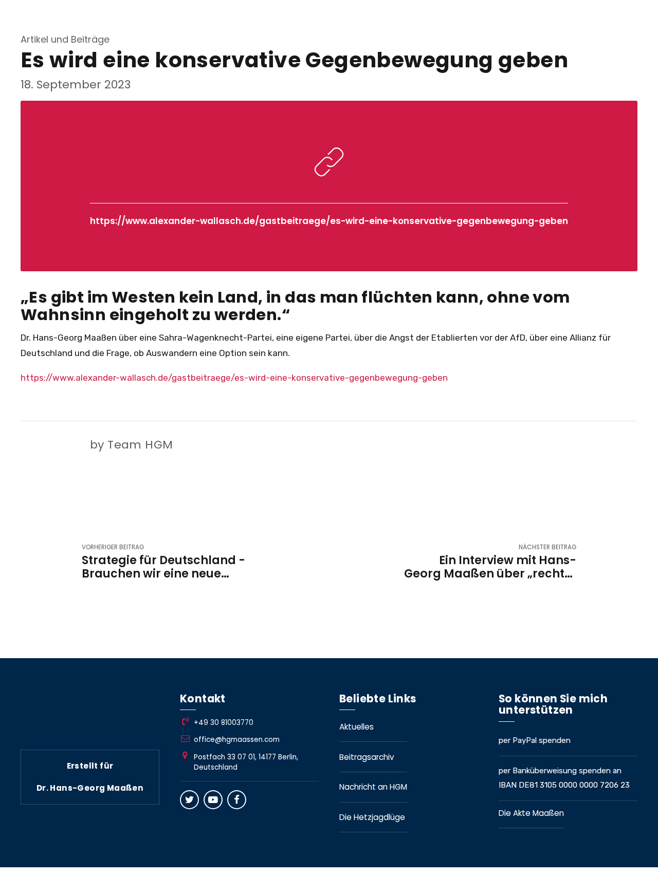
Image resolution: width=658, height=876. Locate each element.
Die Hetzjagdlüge (372, 817)
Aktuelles (356, 726)
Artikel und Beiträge (65, 39)
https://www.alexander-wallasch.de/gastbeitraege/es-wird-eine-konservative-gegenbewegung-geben (329, 221)
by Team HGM (131, 445)
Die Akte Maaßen (531, 813)
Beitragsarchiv (366, 757)
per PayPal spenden (535, 740)
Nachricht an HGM (373, 786)
